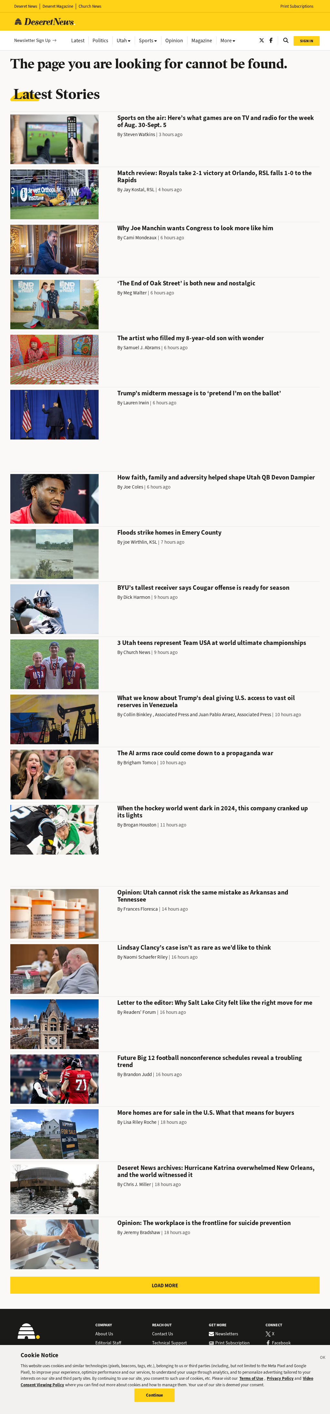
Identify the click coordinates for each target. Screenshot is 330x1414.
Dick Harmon (136, 597)
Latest (77, 40)
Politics (100, 40)
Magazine (201, 40)
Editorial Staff (108, 1343)
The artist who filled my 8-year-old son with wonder (190, 338)
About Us (104, 1334)
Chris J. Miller (137, 1184)
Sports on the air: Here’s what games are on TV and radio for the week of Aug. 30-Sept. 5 (215, 121)
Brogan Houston (139, 825)
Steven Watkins (139, 134)
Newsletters (226, 1334)
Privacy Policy (280, 1378)
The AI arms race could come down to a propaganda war (195, 753)
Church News (90, 6)
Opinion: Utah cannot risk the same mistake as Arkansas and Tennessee (202, 896)
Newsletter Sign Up (32, 40)
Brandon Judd (137, 1074)
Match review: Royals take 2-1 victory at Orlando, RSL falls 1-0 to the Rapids (214, 176)
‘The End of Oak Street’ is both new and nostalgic (186, 283)
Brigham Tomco (139, 762)
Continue (154, 1395)
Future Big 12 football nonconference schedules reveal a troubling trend (209, 1061)
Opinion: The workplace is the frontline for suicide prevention (204, 1223)
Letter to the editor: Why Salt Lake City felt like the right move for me (214, 1002)
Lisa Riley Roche (140, 1122)
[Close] (323, 1358)
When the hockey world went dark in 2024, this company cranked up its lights (212, 812)
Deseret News (25, 6)
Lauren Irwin (136, 403)
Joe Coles (133, 487)
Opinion (174, 40)
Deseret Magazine (58, 6)
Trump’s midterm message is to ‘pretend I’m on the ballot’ (199, 393)
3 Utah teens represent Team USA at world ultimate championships (211, 642)
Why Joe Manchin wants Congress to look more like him (195, 228)
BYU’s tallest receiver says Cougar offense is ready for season (203, 587)
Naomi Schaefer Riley (145, 957)
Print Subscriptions (296, 6)
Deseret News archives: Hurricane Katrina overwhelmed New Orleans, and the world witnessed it (216, 1171)
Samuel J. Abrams (141, 347)
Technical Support (169, 1343)
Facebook (281, 1343)
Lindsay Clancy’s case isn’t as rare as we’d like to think (194, 947)
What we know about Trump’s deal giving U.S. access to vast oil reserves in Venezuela (206, 701)
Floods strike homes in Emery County (169, 532)
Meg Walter (135, 293)
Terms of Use (251, 1378)
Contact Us (162, 1334)
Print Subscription (232, 1343)
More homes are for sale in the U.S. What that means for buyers (205, 1112)
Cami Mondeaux (140, 237)
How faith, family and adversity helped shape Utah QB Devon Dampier (216, 477)
